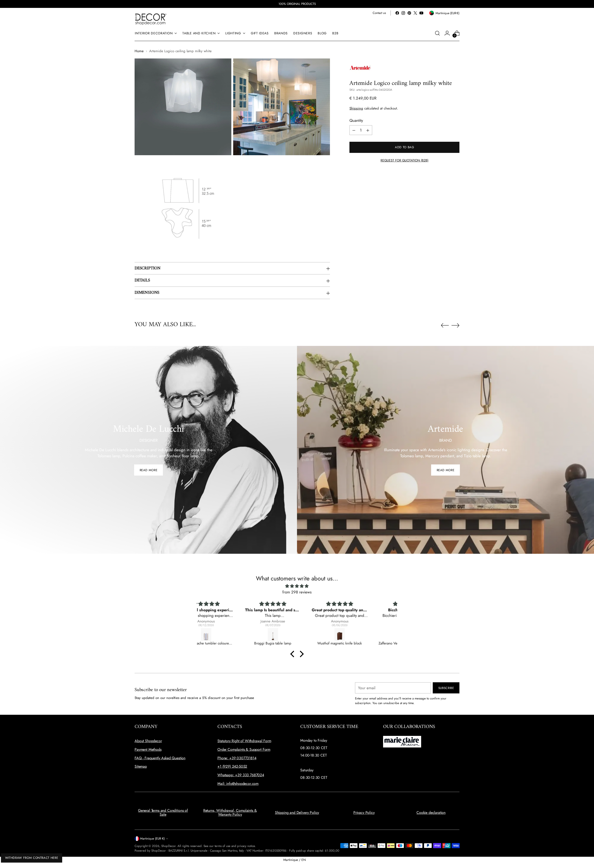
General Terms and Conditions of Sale (163, 812)
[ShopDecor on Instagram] (403, 13)
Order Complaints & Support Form (243, 749)
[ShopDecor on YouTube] (421, 13)
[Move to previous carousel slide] (445, 325)
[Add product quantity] (368, 130)
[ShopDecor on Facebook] (397, 13)
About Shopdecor (148, 741)
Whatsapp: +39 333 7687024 (240, 775)
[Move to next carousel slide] (455, 325)
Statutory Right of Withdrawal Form (244, 741)
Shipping (356, 108)
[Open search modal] (437, 33)
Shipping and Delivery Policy (297, 812)
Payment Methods (148, 749)
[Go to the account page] (447, 33)
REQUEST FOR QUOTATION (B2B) (404, 160)
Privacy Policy (364, 812)
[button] (293, 654)
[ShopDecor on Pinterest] (409, 13)
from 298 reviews (297, 592)
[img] (297, 586)
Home (139, 51)
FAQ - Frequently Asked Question (160, 758)
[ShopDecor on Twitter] (415, 13)
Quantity (356, 120)
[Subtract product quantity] (354, 130)
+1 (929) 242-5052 (232, 766)
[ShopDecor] (151, 19)
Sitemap (141, 766)
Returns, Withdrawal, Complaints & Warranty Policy (230, 812)
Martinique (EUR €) (152, 838)
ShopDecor (168, 846)
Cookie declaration (431, 812)
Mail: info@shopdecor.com (237, 783)
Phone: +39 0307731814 (236, 758)
